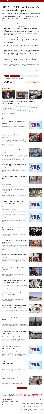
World (4, 4)
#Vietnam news (14, 78)
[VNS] (12, 395)
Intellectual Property (26, 399)
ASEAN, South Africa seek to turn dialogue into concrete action (14, 255)
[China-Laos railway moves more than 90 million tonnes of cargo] (35, 296)
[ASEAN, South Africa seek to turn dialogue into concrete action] (35, 257)
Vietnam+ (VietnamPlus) (11, 1)
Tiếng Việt (22, 0)
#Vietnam (36, 75)
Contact (42, 401)
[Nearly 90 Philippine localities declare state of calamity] (35, 180)
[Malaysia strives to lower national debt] (35, 94)
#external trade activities (15, 75)
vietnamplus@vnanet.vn (28, 407)
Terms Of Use (33, 399)
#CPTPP (31, 75)
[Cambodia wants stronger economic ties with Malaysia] (35, 217)
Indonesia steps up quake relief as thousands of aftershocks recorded (14, 377)
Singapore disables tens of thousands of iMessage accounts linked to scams (12, 202)
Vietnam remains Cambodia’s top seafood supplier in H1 (13, 150)
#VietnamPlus (7, 78)
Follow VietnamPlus (29, 82)
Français (29, 0)
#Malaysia (7, 75)
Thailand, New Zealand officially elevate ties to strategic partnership (14, 228)
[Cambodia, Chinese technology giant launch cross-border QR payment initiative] (35, 308)
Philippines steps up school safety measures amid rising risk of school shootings (14, 165)
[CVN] (20, 395)
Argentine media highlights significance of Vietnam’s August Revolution (13, 281)
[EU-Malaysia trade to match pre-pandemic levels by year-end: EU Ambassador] (8, 94)
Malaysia (21, 78)
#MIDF (22, 75)
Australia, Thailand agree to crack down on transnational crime (13, 362)
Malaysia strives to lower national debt (35, 100)
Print (11, 82)
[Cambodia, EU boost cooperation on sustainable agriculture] (35, 350)
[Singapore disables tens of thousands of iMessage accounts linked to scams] (35, 205)
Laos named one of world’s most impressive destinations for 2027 (14, 190)
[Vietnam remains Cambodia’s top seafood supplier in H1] (35, 152)
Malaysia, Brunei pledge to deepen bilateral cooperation (13, 122)
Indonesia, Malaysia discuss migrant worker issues (21, 101)
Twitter (8, 82)
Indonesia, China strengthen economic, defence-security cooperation (12, 134)
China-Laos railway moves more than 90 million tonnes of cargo (13, 293)
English (25, 0)
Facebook (5, 82)
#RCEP (27, 75)
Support (40, 399)
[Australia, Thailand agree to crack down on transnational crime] (35, 365)
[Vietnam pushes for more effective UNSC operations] (35, 271)
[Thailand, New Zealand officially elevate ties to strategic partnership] (35, 231)
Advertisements (37, 401)
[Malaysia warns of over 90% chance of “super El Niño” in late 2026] (35, 335)
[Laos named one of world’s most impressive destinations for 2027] (35, 192)
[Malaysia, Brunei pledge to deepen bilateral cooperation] (35, 125)
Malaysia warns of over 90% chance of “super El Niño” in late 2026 (15, 332)
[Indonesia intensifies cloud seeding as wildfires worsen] (35, 321)
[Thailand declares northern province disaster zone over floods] (35, 243)
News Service (31, 401)
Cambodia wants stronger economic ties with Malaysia (14, 215)
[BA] (35, 395)
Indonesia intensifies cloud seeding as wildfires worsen (14, 318)
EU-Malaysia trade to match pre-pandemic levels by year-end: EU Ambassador (8, 102)
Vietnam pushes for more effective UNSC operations (13, 268)
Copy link (14, 82)
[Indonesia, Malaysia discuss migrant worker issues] (22, 94)
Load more (22, 387)
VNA (27, 401)
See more (6, 119)
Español (32, 0)
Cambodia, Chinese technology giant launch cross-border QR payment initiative (14, 306)
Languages (23, 401)
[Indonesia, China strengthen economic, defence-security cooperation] (35, 137)
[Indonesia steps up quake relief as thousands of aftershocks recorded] (35, 380)
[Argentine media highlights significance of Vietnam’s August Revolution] (35, 283)
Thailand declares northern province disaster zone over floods (14, 241)
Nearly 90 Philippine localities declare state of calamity (14, 177)
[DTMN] (27, 395)
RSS (37, 399)
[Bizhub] (5, 395)
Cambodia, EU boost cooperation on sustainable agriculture (12, 347)
